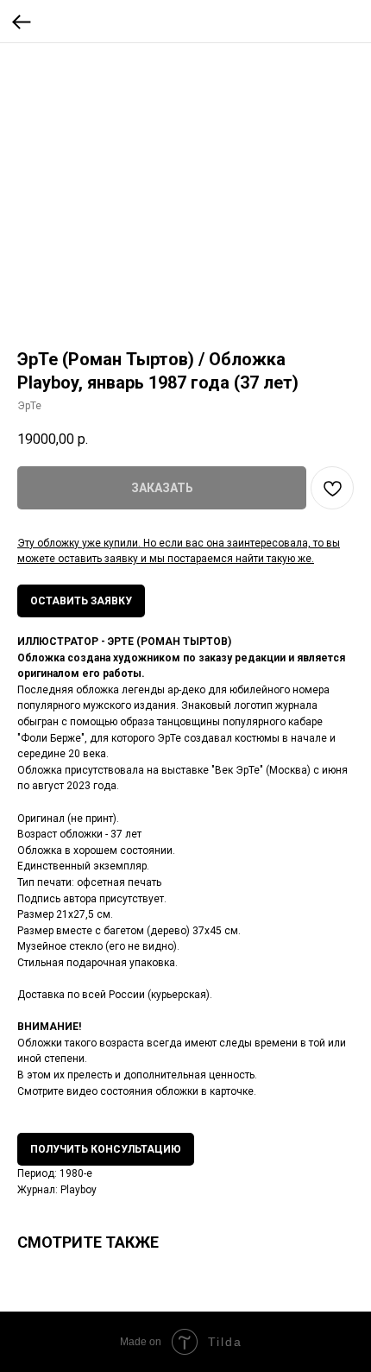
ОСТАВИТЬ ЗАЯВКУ (81, 601)
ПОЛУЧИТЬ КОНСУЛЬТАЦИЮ (105, 1149)
